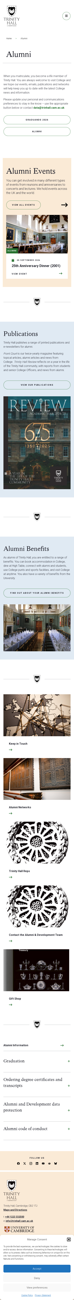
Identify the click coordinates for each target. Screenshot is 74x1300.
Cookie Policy (27, 1295)
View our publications (37, 385)
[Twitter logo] (24, 1163)
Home (9, 38)
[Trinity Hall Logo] (11, 16)
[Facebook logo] (18, 1163)
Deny (37, 1278)
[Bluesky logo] (55, 1163)
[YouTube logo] (43, 1163)
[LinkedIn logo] (37, 1163)
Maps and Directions (15, 1210)
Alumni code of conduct (25, 1128)
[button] (69, 1239)
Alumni (37, 131)
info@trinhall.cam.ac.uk (19, 1221)
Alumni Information (15, 1045)
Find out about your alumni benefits (37, 593)
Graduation (14, 1061)
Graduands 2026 (37, 120)
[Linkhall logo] (49, 1163)
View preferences (37, 1287)
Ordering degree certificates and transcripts (32, 1082)
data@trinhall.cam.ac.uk (48, 107)
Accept (37, 1268)
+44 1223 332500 (14, 1216)
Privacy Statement (43, 1295)
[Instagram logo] (30, 1163)
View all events (23, 205)
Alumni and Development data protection (31, 1107)
